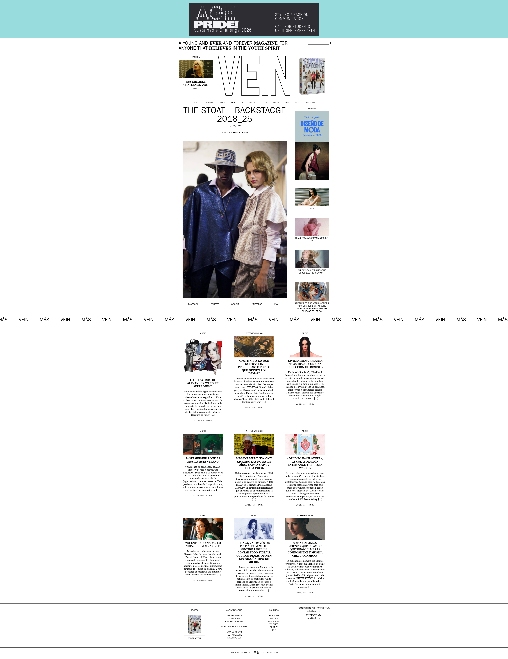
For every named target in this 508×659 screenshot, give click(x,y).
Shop (296, 103)
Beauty (222, 103)
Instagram (310, 103)
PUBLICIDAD (234, 619)
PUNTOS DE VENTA (234, 622)
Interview (251, 334)
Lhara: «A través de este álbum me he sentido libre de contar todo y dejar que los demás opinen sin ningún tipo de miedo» (254, 553)
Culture (253, 103)
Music (276, 103)
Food (265, 103)
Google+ (5, 657)
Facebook (274, 616)
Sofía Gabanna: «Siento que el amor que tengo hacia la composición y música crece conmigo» (305, 549)
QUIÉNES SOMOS (234, 616)
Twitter (274, 619)
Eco (233, 103)
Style (196, 103)
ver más (209, 420)
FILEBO (312, 209)
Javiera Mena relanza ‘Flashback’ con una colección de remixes (305, 364)
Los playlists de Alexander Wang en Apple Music (203, 383)
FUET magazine (234, 635)
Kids (287, 103)
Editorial (209, 103)
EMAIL (277, 304)
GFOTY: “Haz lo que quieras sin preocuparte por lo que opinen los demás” (254, 367)
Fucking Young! (234, 632)
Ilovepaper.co (234, 638)
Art (242, 103)
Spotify (274, 627)
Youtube (273, 625)
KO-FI (273, 630)
